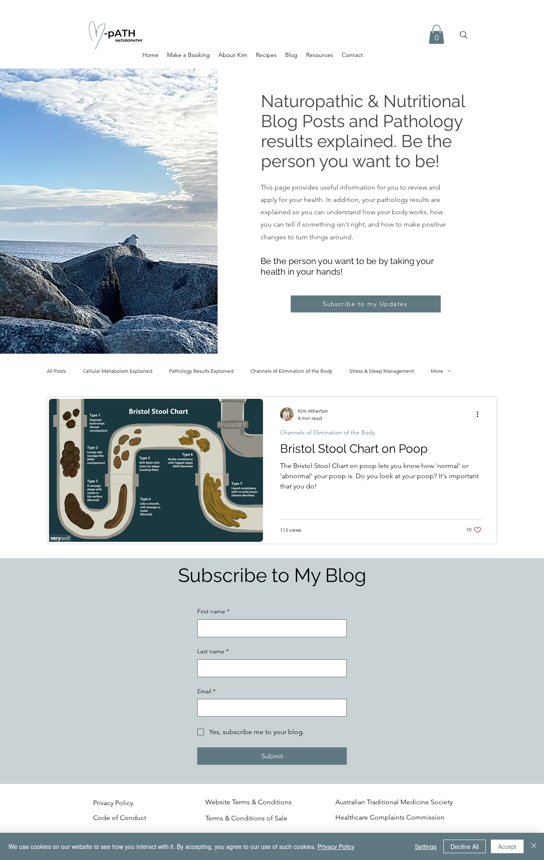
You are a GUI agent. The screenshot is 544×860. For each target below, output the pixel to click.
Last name (213, 651)
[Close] (534, 846)
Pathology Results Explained (201, 371)
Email (206, 691)
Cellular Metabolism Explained (117, 371)
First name (213, 611)
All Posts (56, 371)
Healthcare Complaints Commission (390, 817)
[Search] (464, 35)
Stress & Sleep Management (381, 371)
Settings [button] (425, 846)
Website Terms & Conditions (248, 802)
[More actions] (480, 414)
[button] (436, 34)
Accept (507, 846)
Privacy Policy (113, 803)
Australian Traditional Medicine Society (394, 802)
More (437, 371)
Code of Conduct (120, 818)
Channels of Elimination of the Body (291, 371)
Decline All (464, 846)
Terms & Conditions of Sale (246, 818)
